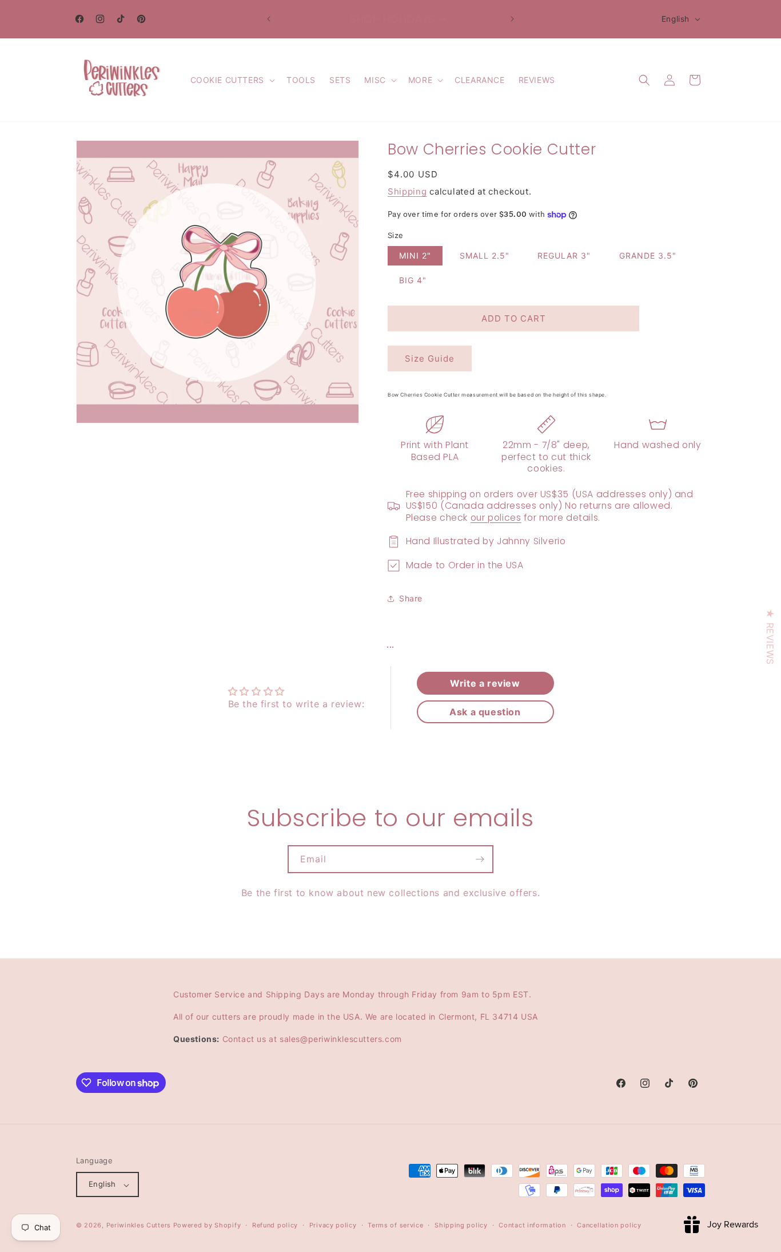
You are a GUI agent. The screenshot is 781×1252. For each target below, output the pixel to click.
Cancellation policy (609, 1225)
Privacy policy (333, 1225)
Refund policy (275, 1225)
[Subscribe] (479, 859)
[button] (232, 80)
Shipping (407, 191)
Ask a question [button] (484, 712)
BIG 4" (413, 280)
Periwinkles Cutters (138, 1226)
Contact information (532, 1225)
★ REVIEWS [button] (770, 636)
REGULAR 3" (564, 255)
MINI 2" (415, 255)
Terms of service (395, 1225)
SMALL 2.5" (484, 255)
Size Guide (430, 358)
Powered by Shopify (207, 1226)
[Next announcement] (512, 19)
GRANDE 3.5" (647, 255)
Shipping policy (461, 1225)
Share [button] (411, 598)
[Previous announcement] (268, 19)
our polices (496, 517)
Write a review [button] (485, 683)
